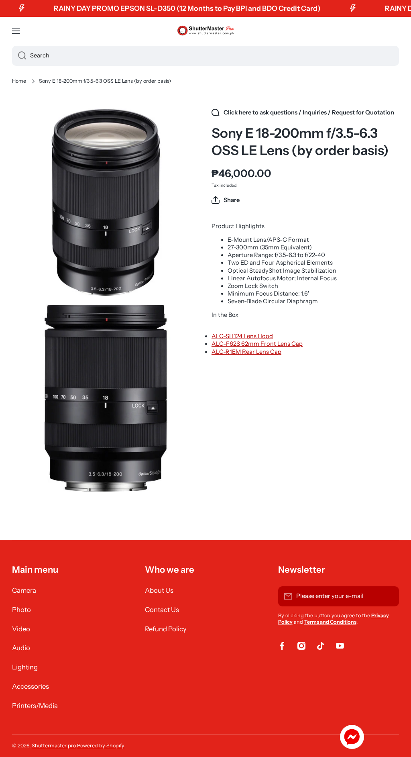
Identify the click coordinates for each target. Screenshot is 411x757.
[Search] (19, 56)
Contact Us (162, 610)
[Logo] (205, 31)
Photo (21, 610)
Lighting (25, 667)
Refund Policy (166, 629)
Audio (21, 648)
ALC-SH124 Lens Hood (242, 336)
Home (19, 81)
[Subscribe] (389, 596)
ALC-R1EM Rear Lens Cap (246, 351)
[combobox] (205, 56)
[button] (226, 200)
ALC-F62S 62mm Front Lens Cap (257, 343)
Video (21, 629)
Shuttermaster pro (54, 746)
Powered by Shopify (100, 746)
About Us (159, 590)
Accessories (30, 686)
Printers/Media (35, 706)
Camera (24, 590)
